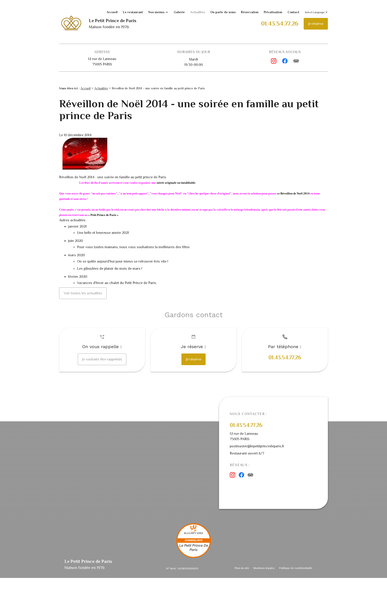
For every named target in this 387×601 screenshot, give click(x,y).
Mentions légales (264, 568)
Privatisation (273, 12)
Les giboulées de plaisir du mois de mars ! (109, 269)
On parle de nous (223, 12)
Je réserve (315, 24)
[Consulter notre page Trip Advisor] (296, 61)
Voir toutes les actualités (83, 293)
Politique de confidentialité (295, 568)
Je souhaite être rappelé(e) (102, 359)
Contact (293, 12)
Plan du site (241, 568)
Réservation (249, 12)
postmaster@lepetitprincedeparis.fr (257, 446)
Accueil (112, 12)
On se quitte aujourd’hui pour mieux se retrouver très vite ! (123, 261)
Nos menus (156, 12)
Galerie (179, 12)
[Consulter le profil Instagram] (273, 61)
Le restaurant (133, 12)
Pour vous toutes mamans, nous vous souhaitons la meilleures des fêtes (133, 247)
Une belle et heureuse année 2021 (103, 233)
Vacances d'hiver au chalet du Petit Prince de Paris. (117, 283)
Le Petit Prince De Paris (193, 548)
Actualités (197, 12)
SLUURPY (190, 533)
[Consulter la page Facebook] (285, 61)
